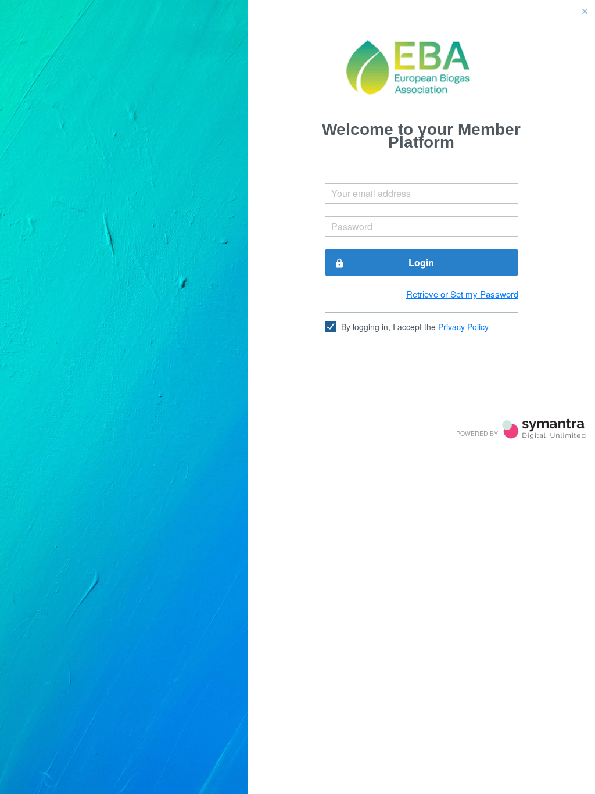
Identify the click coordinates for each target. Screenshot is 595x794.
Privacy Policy (463, 326)
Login (384, 262)
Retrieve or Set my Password (462, 294)
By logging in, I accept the (415, 326)
